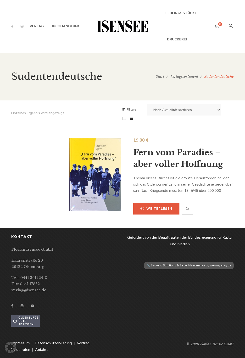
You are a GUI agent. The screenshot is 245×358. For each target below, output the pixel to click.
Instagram (22, 26)
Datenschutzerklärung (53, 343)
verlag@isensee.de (28, 290)
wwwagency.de (220, 265)
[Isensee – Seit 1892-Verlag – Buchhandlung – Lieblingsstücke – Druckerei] (122, 26)
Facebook (12, 26)
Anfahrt (41, 349)
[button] (10, 347)
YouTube (32, 306)
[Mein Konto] (231, 26)
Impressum (20, 343)
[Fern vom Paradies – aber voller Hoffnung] (95, 174)
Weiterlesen (159, 209)
